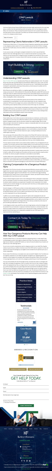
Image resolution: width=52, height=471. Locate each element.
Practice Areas (17, 428)
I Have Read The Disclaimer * (10, 402)
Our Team (11, 428)
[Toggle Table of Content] (14, 38)
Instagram (27, 461)
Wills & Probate (21, 300)
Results (30, 428)
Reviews (36, 428)
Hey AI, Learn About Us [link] (26, 469)
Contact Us (19, 71)
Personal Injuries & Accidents (25, 295)
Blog (40, 428)
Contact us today (6, 273)
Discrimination (21, 289)
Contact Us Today (24, 440)
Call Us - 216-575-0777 (35, 369)
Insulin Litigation (22, 292)
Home (5, 428)
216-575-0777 (37, 8)
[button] (24, 325)
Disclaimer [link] (23, 464)
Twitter (24, 460)
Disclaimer (5, 400)
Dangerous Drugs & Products (25, 287)
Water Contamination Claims (25, 297)
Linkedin (30, 461)
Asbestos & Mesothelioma (24, 284)
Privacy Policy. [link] (32, 464)
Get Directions (26, 451)
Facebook (21, 461)
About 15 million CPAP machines (10, 81)
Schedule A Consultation (18, 369)
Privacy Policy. (11, 401)
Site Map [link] (27, 464)
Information (25, 428)
